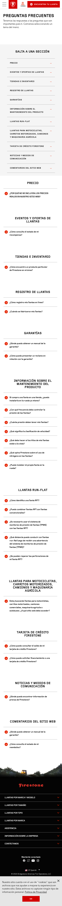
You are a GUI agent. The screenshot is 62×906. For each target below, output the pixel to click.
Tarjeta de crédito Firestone (27, 146)
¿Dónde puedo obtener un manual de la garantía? (27, 345)
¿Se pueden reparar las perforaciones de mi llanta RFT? (29, 558)
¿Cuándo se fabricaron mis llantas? (26, 312)
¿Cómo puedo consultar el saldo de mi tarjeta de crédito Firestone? (27, 647)
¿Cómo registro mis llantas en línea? (27, 302)
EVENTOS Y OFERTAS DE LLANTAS (27, 72)
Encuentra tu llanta (46, 4)
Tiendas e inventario (22, 81)
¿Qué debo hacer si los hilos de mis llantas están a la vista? (29, 442)
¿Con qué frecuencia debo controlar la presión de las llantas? (27, 411)
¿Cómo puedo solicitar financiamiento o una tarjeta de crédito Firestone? (30, 660)
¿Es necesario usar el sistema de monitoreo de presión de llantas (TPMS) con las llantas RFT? (28, 525)
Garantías (16, 100)
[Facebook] (24, 861)
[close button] (58, 880)
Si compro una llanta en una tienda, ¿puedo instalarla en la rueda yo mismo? (29, 399)
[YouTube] (33, 861)
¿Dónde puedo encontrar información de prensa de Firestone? (28, 698)
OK (31, 899)
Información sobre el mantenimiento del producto (26, 110)
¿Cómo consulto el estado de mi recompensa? (24, 233)
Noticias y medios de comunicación (22, 157)
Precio (14, 63)
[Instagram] (38, 861)
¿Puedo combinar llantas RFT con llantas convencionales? (28, 511)
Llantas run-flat (20, 121)
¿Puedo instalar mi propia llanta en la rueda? (27, 466)
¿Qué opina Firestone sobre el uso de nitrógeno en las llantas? (27, 454)
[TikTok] (28, 861)
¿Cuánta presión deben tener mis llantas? (29, 422)
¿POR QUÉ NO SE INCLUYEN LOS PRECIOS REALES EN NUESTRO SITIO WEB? (29, 195)
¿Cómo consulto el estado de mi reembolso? (24, 746)
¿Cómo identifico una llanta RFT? (24, 500)
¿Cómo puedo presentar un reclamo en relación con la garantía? (28, 357)
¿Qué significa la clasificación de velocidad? (30, 431)
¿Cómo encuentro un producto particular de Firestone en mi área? (28, 268)
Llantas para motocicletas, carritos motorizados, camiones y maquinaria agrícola (29, 134)
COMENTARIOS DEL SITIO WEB (25, 168)
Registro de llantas (21, 91)
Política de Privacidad (36, 892)
